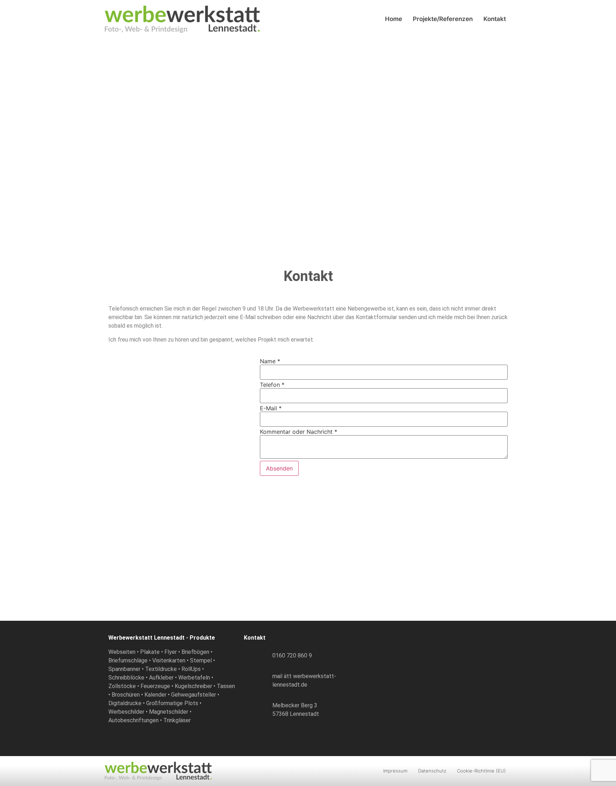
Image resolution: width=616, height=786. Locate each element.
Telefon (272, 384)
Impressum (395, 771)
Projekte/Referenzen (443, 18)
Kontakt (494, 18)
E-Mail (271, 408)
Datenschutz (432, 771)
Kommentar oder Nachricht (298, 431)
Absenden (279, 468)
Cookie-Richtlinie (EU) (481, 771)
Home (393, 18)
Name (270, 361)
